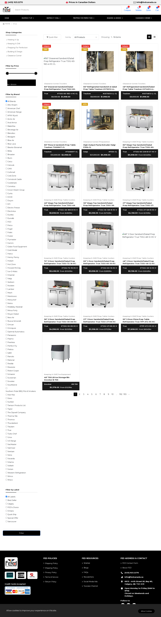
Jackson (11, 282)
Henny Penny (13, 257)
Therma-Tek (12, 416)
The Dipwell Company (17, 412)
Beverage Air (13, 130)
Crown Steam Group (16, 190)
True (9, 430)
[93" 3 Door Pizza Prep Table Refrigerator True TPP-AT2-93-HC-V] (139, 294)
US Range (12, 441)
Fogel (10, 229)
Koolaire (11, 286)
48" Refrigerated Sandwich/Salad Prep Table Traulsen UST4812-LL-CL (139, 88)
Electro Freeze (14, 208)
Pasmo (11, 339)
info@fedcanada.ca (146, 2)
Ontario (11, 511)
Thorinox (11, 420)
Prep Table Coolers (145, 142)
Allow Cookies (146, 611)
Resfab (10, 364)
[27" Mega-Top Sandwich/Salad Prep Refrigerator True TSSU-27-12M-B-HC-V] (139, 178)
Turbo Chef (12, 434)
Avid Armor (12, 123)
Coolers (63, 84)
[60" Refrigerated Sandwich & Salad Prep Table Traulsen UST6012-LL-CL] (100, 62)
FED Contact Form (130, 563)
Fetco (10, 225)
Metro (10, 303)
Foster (10, 236)
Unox (10, 437)
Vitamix (11, 462)
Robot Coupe (13, 371)
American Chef (14, 108)
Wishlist (138, 10)
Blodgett (11, 137)
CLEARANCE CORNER (143, 18)
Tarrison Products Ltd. (17, 405)
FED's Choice (13, 507)
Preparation (104, 142)
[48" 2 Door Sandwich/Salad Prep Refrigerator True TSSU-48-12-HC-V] (139, 236)
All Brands (12, 101)
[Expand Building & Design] (7, 51)
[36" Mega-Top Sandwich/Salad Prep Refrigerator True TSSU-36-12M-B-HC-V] (100, 178)
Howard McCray (14, 268)
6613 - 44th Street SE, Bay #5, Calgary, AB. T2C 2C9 (139, 582)
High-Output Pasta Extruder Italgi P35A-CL (99, 146)
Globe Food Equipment (17, 247)
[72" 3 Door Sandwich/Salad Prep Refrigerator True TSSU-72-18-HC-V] (61, 236)
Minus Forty (12, 310)
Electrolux (12, 211)
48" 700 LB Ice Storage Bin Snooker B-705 (56, 378)
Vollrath (11, 466)
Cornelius (11, 186)
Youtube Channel (91, 586)
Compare (127, 10)
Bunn (10, 158)
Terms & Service (51, 577)
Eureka (10, 215)
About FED (127, 568)
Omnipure (12, 328)
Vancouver (12, 521)
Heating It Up (13, 40)
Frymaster (12, 240)
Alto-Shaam (12, 105)
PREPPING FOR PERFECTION (83, 18)
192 (120, 394)
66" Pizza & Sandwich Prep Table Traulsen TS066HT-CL (60, 146)
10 (112, 394)
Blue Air (11, 140)
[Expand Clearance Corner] (7, 55)
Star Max (11, 395)
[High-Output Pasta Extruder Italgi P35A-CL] (100, 120)
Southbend (12, 385)
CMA (10, 169)
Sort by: (68, 37)
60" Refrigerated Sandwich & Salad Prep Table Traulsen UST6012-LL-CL (100, 88)
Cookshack (12, 183)
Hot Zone (12, 264)
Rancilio (11, 356)
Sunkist (11, 402)
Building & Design (15, 52)
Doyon (10, 201)
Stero (10, 398)
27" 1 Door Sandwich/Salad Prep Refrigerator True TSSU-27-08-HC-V (99, 320)
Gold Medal (12, 250)
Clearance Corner (51, 84)
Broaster (11, 154)
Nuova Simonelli (14, 321)
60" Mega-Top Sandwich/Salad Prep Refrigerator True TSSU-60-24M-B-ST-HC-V (138, 146)
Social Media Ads (90, 581)
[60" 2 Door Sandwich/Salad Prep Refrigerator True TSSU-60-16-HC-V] (100, 236)
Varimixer (11, 448)
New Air (11, 317)
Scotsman (12, 378)
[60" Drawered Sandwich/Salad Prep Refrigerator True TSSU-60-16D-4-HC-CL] (61, 62)
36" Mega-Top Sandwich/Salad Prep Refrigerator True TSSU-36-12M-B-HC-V (99, 204)
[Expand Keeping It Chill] (7, 43)
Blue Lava (12, 144)
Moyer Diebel (13, 314)
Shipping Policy (51, 563)
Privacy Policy (51, 572)
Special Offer (13, 518)
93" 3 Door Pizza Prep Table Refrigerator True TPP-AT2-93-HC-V (139, 320)
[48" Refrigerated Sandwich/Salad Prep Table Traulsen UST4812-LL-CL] (139, 62)
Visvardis (11, 459)
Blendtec (11, 133)
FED (9, 222)
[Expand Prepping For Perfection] (7, 47)
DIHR (10, 197)
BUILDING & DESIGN (114, 18)
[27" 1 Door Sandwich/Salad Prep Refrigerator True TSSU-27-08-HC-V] (100, 294)
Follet (10, 232)
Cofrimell (11, 172)
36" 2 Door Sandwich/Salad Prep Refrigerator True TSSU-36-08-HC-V (60, 320)
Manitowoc (12, 296)
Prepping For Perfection (18, 48)
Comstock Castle (15, 179)
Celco (10, 162)
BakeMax (11, 126)
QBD (10, 353)
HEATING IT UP (27, 18)
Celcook (11, 165)
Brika (10, 151)
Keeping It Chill (129, 142)
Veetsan (11, 451)
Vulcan (10, 469)
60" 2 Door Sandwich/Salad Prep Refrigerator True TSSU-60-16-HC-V (99, 262)
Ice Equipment (64, 374)
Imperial (11, 275)
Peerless (11, 342)
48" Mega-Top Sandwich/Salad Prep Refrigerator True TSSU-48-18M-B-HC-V (60, 204)
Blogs (86, 568)
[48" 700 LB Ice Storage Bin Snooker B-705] (61, 353)
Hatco (10, 254)
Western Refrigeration (17, 473)
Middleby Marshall (15, 307)
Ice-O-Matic (12, 271)
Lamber (11, 289)
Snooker (11, 381)
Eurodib (11, 218)
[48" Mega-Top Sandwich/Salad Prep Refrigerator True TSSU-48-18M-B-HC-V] (61, 178)
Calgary (11, 504)
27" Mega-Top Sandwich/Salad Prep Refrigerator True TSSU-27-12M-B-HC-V (138, 204)
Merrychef (12, 300)
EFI (9, 204)
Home (7, 18)
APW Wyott (13, 115)
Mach (10, 293)
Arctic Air (11, 119)
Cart (157, 10)
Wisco (10, 480)
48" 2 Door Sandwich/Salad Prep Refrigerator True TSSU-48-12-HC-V (139, 262)
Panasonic (12, 335)
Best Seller (12, 500)
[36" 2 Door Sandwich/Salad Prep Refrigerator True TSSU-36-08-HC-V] (61, 294)
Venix (10, 455)
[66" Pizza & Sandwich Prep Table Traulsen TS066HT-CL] (61, 120)
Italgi (10, 278)
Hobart (10, 261)
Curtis (10, 193)
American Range (15, 112)
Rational (11, 360)
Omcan (11, 325)
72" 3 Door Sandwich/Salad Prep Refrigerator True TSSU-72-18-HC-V (60, 262)
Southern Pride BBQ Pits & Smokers (21, 391)
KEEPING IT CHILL (53, 18)
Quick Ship (12, 514)
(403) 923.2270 (15, 2)
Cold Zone (12, 176)
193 (124, 394)
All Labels (11, 497)
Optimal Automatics (16, 332)
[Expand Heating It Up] (7, 39)
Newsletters (89, 577)
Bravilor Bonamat (15, 147)
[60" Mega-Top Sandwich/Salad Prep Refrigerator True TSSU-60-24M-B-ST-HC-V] (139, 120)
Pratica (10, 349)
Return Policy (50, 582)
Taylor (10, 409)
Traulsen (11, 427)
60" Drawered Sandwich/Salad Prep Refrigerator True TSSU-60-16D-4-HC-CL (60, 88)
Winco (10, 476)
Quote (148, 10)
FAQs (86, 572)
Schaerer (11, 374)
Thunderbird (13, 423)
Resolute (11, 367)
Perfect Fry (12, 346)
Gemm (11, 243)
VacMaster (12, 444)
